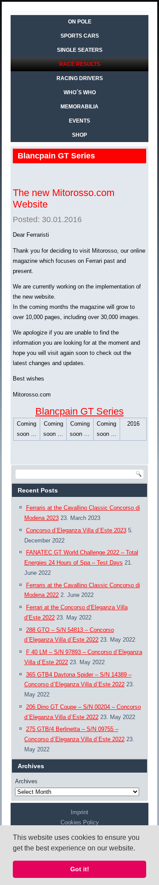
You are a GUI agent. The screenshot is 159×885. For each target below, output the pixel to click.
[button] (138, 848)
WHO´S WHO (80, 92)
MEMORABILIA (79, 107)
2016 (133, 423)
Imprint (79, 812)
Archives (26, 781)
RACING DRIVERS (80, 78)
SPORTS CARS (80, 36)
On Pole (79, 22)
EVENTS (79, 121)
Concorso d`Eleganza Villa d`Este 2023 (76, 530)
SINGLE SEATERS (79, 50)
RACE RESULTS (79, 64)
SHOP (79, 135)
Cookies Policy (80, 822)
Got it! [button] (79, 869)
